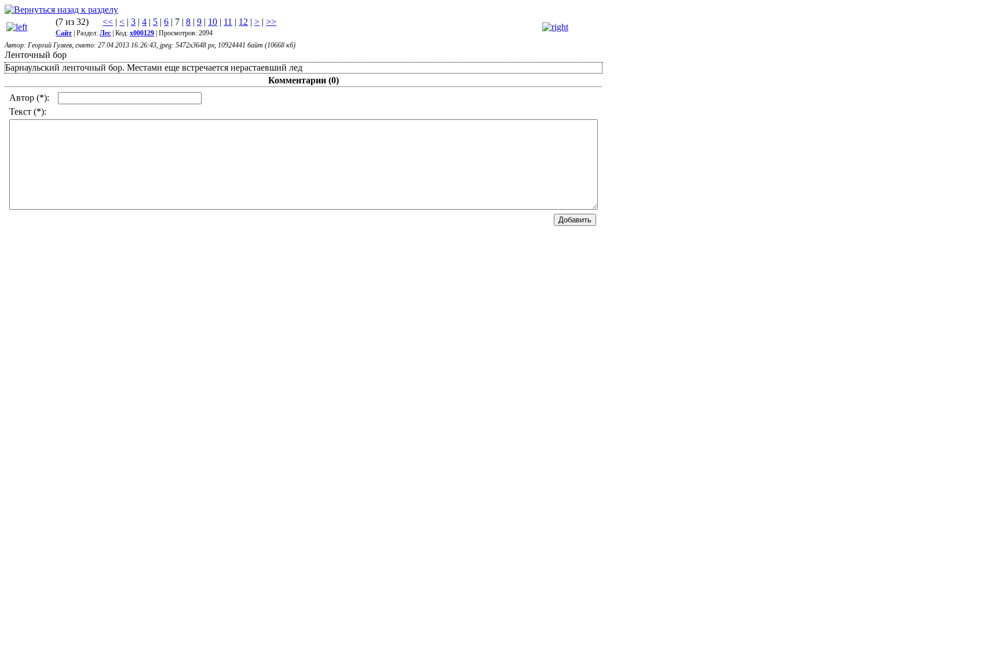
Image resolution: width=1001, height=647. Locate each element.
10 (212, 22)
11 (228, 22)
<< (108, 22)
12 (243, 22)
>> (271, 22)
